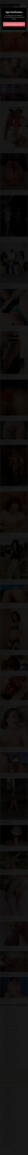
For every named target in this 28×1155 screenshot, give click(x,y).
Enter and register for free (14, 24)
